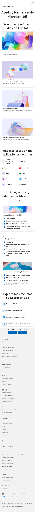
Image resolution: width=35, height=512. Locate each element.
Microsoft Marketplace (7, 460)
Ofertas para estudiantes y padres (9, 409)
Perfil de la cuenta (6, 367)
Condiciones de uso (27, 503)
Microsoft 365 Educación (7, 401)
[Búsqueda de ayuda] (6, 2)
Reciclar (4, 381)
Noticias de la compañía (7, 483)
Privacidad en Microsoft (7, 485)
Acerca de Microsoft (6, 480)
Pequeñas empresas (6, 440)
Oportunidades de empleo (7, 477)
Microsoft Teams (5, 438)
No (22, 333)
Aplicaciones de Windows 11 (8, 359)
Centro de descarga (6, 370)
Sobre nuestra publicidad (17, 506)
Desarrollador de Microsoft (8, 449)
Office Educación (5, 404)
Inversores (4, 488)
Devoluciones (5, 375)
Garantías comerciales (7, 384)
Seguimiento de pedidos (7, 378)
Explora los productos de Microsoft (9, 356)
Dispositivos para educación (8, 395)
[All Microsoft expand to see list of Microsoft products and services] (2, 2)
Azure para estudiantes (7, 412)
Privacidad (19, 503)
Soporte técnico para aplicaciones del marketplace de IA (14, 454)
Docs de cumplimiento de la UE (9, 509)
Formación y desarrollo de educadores (10, 407)
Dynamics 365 (5, 429)
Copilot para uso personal (7, 350)
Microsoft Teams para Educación (9, 398)
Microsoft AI (4, 420)
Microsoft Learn (5, 452)
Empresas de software (7, 466)
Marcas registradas (6, 506)
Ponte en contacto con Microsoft (9, 503)
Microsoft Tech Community (8, 457)
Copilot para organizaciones (8, 347)
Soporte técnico (6, 6)
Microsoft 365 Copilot (7, 435)
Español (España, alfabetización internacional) (15, 493)
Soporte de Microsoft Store (8, 373)
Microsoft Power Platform (7, 463)
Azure (3, 426)
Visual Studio (5, 469)
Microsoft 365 (5, 353)
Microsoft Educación (6, 392)
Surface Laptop (5, 344)
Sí (12, 333)
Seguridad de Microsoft (7, 423)
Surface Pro (4, 341)
